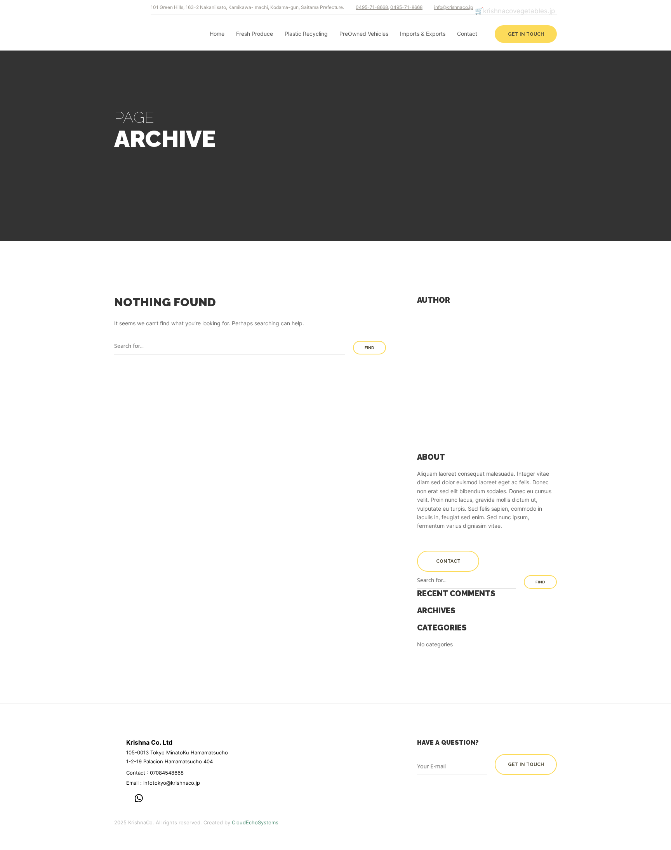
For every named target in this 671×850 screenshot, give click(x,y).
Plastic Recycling (306, 33)
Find (369, 348)
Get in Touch (526, 34)
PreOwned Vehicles (363, 33)
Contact (467, 33)
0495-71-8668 (372, 7)
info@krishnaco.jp (453, 7)
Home (217, 33)
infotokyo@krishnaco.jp (171, 783)
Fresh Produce (254, 33)
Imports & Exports (422, 33)
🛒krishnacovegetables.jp (515, 11)
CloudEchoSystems (255, 822)
